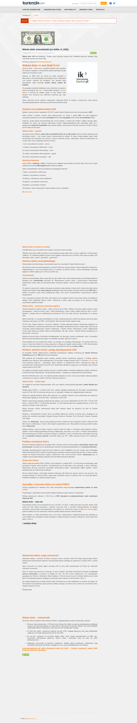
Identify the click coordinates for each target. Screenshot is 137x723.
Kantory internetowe (31, 9)
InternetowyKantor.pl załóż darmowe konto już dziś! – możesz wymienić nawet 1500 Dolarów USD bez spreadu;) (59, 649)
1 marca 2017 (26, 53)
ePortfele (100, 9)
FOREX (25, 489)
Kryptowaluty (70, 9)
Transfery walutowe (52, 9)
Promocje (27, 15)
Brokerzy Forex (86, 9)
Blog (36, 15)
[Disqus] (59, 686)
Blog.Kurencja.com (30, 718)
